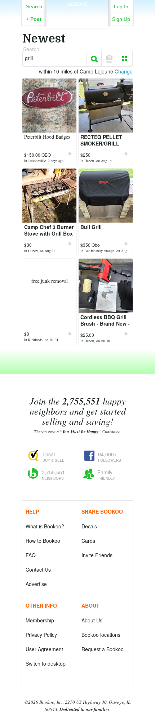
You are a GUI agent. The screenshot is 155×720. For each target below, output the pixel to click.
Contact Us (38, 569)
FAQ (31, 555)
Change (124, 71)
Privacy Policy (41, 634)
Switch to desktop (46, 663)
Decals (89, 526)
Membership (40, 620)
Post (33, 19)
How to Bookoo (43, 540)
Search (34, 6)
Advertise (36, 583)
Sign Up (121, 19)
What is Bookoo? (45, 526)
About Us (91, 620)
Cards (88, 540)
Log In (121, 6)
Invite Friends (96, 555)
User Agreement (44, 649)
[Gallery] (124, 58)
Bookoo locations (100, 634)
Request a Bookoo (102, 649)
